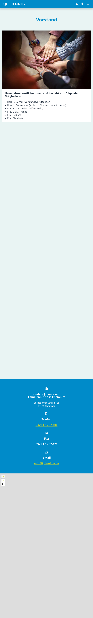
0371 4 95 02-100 (47, 425)
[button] (3, 477)
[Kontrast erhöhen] (83, 4)
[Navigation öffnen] (88, 4)
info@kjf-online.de (46, 463)
